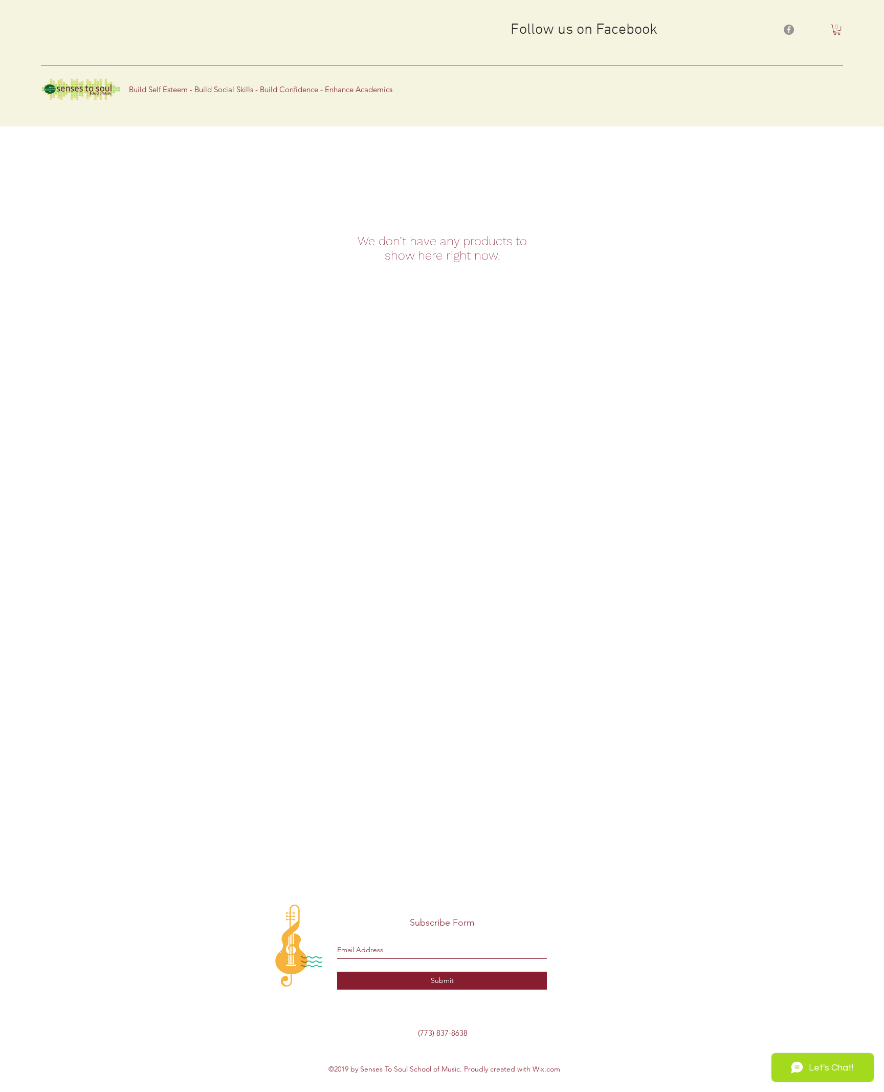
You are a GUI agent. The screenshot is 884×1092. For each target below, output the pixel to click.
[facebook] (789, 30)
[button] (837, 30)
